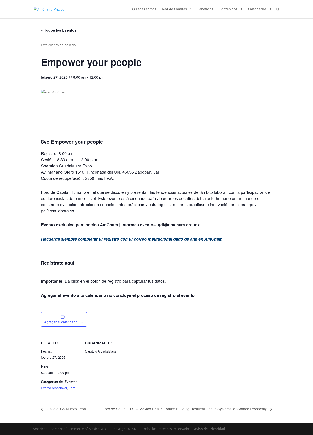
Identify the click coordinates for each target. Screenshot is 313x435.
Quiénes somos (144, 9)
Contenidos (228, 9)
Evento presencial (54, 388)
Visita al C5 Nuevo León (65, 408)
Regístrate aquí (57, 262)
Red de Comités (174, 9)
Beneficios (205, 9)
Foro (72, 388)
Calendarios (257, 9)
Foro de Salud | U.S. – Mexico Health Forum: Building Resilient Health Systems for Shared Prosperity (185, 408)
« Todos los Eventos (59, 30)
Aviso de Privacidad (209, 429)
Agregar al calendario (61, 322)
